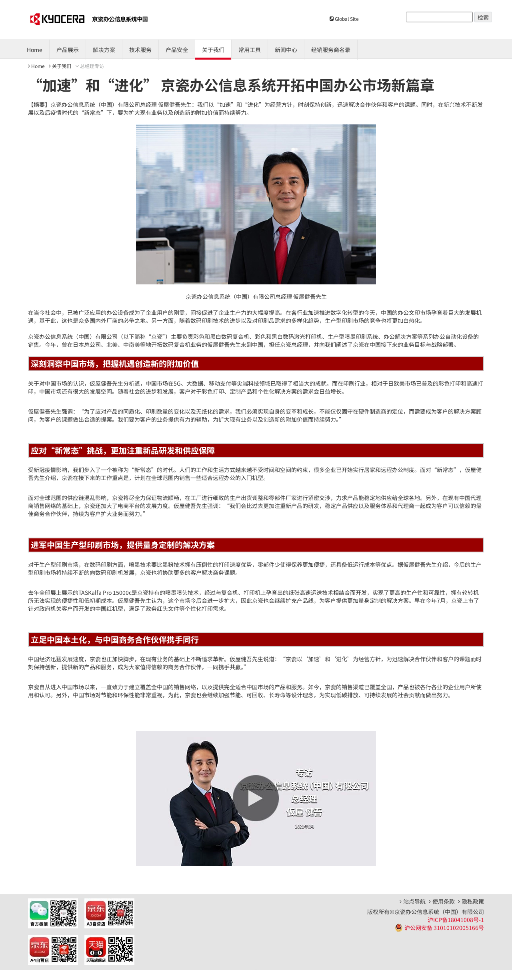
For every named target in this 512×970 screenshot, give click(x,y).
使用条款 (443, 901)
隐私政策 (473, 901)
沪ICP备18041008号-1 (456, 920)
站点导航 (414, 901)
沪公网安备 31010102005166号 (444, 928)
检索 (483, 17)
